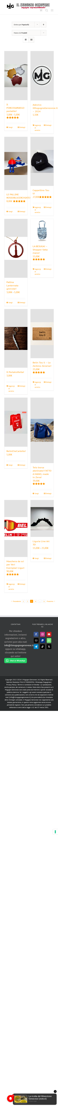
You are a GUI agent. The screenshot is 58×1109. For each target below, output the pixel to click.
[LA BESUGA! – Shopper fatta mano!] (42, 230)
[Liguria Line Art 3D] (42, 518)
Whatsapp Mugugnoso (43, 682)
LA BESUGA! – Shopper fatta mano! (40, 249)
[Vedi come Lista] (31, 39)
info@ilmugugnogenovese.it (19, 645)
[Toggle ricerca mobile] (46, 10)
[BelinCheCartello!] (15, 422)
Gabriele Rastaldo (12, 682)
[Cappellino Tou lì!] (42, 161)
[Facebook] (36, 634)
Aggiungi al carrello (38, 127)
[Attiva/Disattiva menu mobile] (52, 10)
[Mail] (36, 640)
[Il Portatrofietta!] (15, 338)
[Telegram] (36, 646)
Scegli (10, 127)
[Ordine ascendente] (43, 24)
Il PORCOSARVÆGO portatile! (15, 107)
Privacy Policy (11, 685)
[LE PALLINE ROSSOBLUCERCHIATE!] (15, 163)
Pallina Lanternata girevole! (12, 285)
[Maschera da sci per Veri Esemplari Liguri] (15, 528)
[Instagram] (42, 634)
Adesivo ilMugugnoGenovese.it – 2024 (45, 108)
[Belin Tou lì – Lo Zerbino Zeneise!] (42, 333)
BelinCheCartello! (16, 451)
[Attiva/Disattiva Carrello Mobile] (41, 10)
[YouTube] (49, 634)
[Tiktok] (42, 646)
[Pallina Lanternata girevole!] (15, 248)
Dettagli (22, 127)
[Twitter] (49, 646)
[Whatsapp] (49, 640)
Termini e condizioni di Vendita (28, 685)
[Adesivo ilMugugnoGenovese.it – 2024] (42, 75)
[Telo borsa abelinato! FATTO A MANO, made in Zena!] (42, 430)
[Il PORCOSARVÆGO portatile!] (15, 75)
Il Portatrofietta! (15, 372)
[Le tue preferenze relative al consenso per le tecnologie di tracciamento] (55, 831)
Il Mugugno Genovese (29, 680)
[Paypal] (42, 640)
